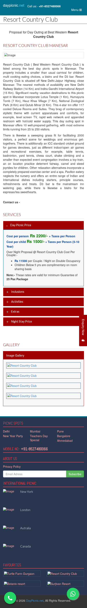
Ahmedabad (65, 441)
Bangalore (63, 436)
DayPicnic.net (35, 600)
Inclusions (17, 291)
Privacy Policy (12, 466)
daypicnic (13, 5)
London (25, 510)
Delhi (6, 431)
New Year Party (13, 436)
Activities (17, 301)
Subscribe (75, 474)
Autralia (25, 528)
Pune (60, 431)
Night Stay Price (21, 321)
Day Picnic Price (20, 225)
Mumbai (35, 431)
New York (26, 491)
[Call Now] (10, 598)
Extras (15, 311)
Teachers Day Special (39, 438)
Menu (77, 10)
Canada (25, 546)
